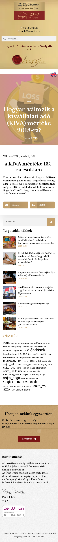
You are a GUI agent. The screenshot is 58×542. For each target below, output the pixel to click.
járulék (43, 354)
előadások (36, 350)
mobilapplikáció (23, 357)
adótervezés (27, 343)
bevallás (26, 347)
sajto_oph (40, 374)
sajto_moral (29, 374)
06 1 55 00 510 (30, 28)
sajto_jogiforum (12, 371)
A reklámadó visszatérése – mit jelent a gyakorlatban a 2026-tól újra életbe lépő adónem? (36, 290)
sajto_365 (46, 361)
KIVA (29, 101)
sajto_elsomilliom (38, 368)
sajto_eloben (23, 368)
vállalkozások (23, 389)
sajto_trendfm (27, 386)
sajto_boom (46, 364)
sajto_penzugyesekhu (29, 378)
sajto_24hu (35, 360)
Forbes (22, 354)
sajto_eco (9, 367)
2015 (6, 343)
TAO (13, 390)
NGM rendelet (22, 361)
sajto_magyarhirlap (32, 371)
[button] (29, 72)
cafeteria (7, 351)
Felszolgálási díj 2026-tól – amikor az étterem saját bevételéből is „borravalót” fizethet (36, 321)
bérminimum (40, 347)
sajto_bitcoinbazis (31, 364)
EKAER (23, 351)
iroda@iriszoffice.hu (30, 31)
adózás (38, 343)
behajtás (46, 343)
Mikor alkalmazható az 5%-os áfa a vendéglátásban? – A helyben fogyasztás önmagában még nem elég (36, 240)
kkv (49, 354)
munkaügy (9, 360)
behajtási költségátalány (12, 347)
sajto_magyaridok (12, 374)
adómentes (15, 343)
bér (31, 347)
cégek (16, 350)
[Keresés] (51, 222)
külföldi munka (9, 357)
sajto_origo (11, 377)
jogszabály (33, 354)
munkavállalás (37, 357)
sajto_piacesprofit (21, 381)
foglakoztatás (10, 354)
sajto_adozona (12, 364)
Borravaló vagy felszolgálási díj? (33, 304)
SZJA (6, 389)
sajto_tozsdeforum (12, 386)
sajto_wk (39, 385)
